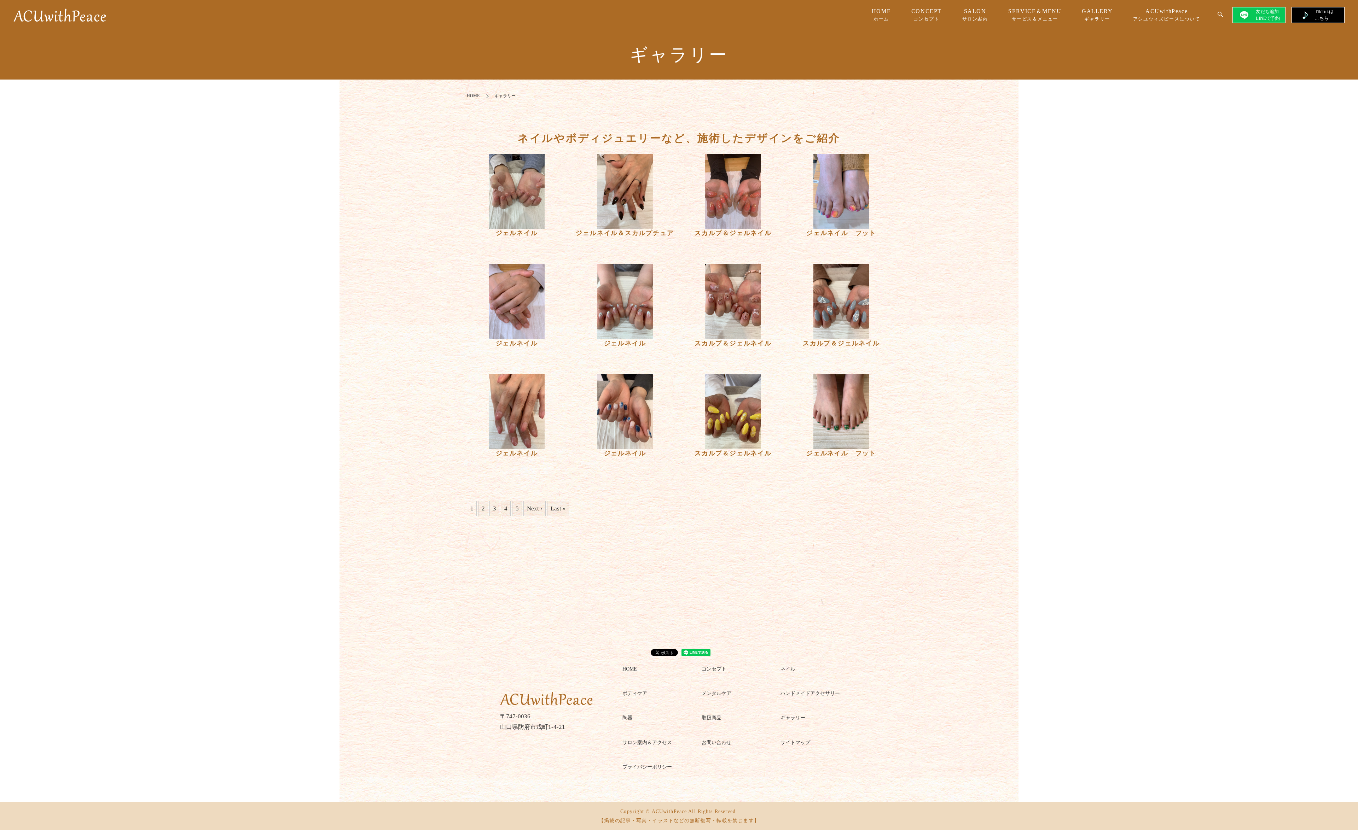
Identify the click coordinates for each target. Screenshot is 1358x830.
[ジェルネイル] (517, 191)
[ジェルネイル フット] (841, 191)
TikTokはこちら (1324, 15)
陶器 (627, 717)
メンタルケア (716, 693)
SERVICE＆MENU (1034, 15)
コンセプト (714, 669)
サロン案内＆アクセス (647, 742)
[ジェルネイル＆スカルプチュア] (625, 191)
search (1220, 15)
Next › (534, 508)
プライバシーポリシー (647, 767)
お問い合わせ (716, 742)
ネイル (787, 669)
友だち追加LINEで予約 (1268, 15)
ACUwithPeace (1166, 15)
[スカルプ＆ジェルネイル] (733, 191)
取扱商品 (711, 717)
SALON (975, 15)
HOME (881, 15)
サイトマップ (795, 742)
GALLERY (1097, 15)
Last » (558, 508)
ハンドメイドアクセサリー (810, 693)
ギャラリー (792, 717)
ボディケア (634, 693)
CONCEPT (926, 15)
